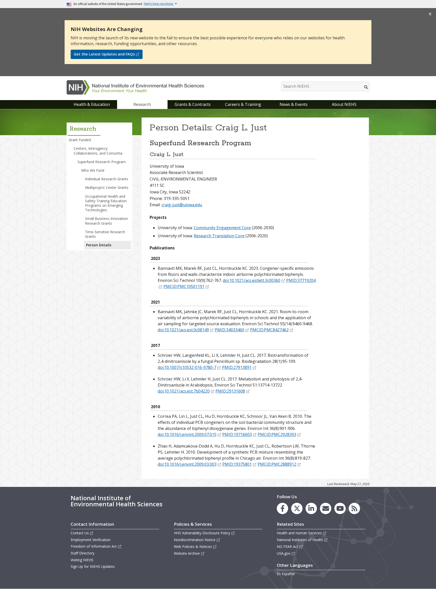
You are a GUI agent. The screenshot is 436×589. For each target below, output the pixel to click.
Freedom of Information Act (94, 546)
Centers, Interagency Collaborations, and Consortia (98, 150)
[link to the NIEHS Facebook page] (282, 508)
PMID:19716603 (237, 434)
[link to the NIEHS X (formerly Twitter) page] (297, 508)
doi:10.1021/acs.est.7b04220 (184, 391)
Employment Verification (91, 539)
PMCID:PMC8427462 (269, 330)
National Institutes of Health (300, 539)
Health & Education (92, 104)
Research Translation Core (219, 236)
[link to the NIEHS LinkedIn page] (311, 508)
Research (142, 104)
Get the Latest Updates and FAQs (104, 54)
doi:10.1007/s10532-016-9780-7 (187, 367)
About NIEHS (344, 104)
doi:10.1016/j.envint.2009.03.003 (187, 464)
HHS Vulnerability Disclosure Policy (202, 533)
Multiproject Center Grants (106, 187)
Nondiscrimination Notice (194, 539)
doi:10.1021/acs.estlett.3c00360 (251, 280)
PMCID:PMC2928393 (277, 434)
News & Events (294, 104)
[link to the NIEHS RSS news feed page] (354, 508)
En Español (286, 573)
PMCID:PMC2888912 (277, 464)
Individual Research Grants (106, 178)
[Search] (366, 87)
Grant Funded (80, 139)
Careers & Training (243, 104)
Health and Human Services (299, 533)
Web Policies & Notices (193, 546)
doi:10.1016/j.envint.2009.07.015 (187, 434)
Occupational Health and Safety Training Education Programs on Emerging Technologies (106, 203)
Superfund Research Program (101, 161)
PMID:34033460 (229, 330)
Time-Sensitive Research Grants (105, 234)
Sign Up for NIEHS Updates (93, 566)
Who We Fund (92, 170)
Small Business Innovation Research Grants (106, 220)
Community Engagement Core (222, 227)
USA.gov (283, 553)
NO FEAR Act (287, 546)
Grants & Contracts (193, 104)
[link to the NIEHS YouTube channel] (340, 508)
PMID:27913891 (237, 367)
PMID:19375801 (237, 464)
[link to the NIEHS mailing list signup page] (325, 508)
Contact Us (80, 533)
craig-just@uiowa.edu (181, 205)
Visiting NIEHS (82, 559)
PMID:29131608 (230, 391)
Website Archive (187, 553)
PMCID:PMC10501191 (184, 286)
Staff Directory (82, 553)
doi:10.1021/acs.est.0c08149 (183, 330)
